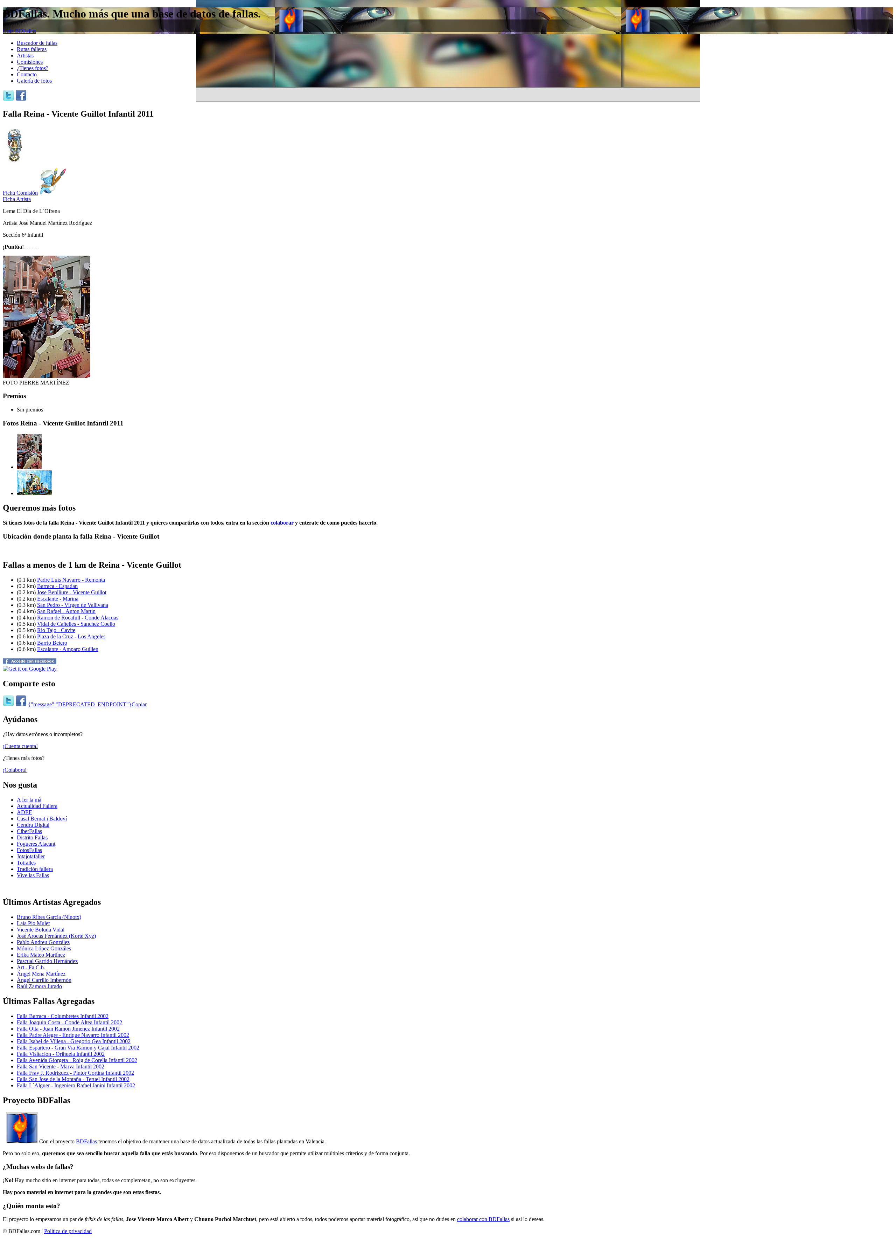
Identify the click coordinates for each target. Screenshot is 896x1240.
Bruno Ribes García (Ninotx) (49, 917)
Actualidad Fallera (37, 806)
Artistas (25, 55)
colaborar (282, 523)
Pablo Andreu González (43, 942)
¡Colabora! (15, 770)
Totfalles (26, 863)
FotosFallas (29, 850)
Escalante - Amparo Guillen (67, 649)
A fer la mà (29, 800)
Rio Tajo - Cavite (56, 630)
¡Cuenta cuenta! (20, 746)
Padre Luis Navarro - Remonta (71, 580)
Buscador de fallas (37, 43)
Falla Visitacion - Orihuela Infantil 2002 (61, 1054)
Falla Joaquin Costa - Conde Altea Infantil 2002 (69, 1022)
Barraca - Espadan (57, 586)
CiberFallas (29, 831)
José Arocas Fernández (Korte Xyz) (56, 936)
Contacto (27, 74)
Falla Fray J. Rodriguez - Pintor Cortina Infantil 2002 (75, 1073)
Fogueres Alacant (36, 844)
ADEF (24, 812)
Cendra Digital (33, 825)
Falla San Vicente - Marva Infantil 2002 (60, 1066)
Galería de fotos (34, 81)
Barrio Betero (52, 643)
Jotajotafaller (31, 856)
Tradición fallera (35, 869)
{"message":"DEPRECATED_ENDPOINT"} (80, 704)
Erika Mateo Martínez (41, 955)
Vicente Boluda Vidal (40, 930)
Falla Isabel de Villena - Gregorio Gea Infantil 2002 (74, 1041)
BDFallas (86, 1141)
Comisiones (30, 62)
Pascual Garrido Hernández (47, 961)
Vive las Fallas (33, 875)
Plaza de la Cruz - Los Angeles (71, 636)
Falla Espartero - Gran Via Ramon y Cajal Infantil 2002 (78, 1048)
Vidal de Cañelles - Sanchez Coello (76, 624)
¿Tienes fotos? (32, 68)
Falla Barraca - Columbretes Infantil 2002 (62, 1016)
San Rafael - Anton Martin (66, 611)
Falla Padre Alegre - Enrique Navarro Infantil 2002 (73, 1035)
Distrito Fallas (32, 837)
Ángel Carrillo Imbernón (44, 980)
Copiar (139, 704)
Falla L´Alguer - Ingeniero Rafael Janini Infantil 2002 (76, 1085)
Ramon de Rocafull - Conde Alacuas (77, 618)
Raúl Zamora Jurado (39, 986)
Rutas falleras (32, 49)
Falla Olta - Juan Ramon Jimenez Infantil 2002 (68, 1029)
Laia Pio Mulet (33, 923)
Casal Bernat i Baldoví (42, 819)
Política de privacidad (68, 1231)
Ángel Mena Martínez (41, 974)
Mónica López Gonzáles (44, 948)
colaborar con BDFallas (483, 1219)
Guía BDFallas (19, 31)
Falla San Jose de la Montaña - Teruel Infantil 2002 (73, 1079)
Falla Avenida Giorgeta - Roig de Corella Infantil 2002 (77, 1060)
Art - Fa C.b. (31, 967)
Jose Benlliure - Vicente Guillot (71, 592)
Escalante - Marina (57, 599)
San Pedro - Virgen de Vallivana (72, 605)
